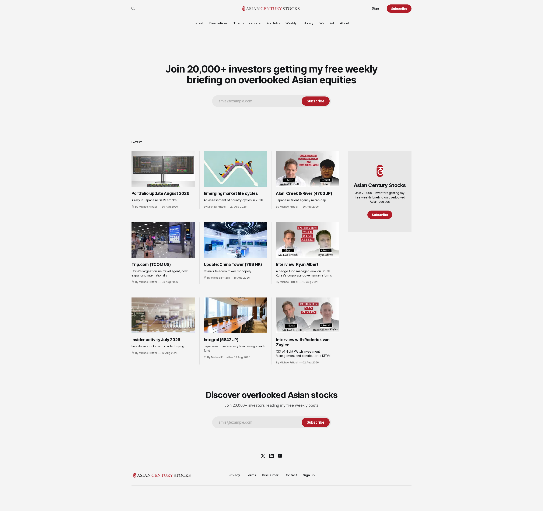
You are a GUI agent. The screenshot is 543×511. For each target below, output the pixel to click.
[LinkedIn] (271, 456)
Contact (290, 475)
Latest (198, 23)
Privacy (234, 475)
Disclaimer (270, 475)
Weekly (291, 23)
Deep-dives (218, 23)
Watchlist (326, 23)
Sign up (309, 475)
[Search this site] (133, 8)
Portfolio (273, 23)
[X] (263, 456)
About (344, 23)
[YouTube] (280, 456)
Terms (251, 475)
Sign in (377, 8)
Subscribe (399, 9)
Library (308, 23)
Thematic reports (246, 23)
